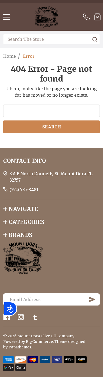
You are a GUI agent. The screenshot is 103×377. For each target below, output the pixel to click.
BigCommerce (39, 341)
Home (9, 56)
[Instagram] (21, 317)
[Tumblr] (35, 317)
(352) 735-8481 (24, 189)
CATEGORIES (26, 222)
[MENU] (6, 17)
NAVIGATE (23, 209)
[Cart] (97, 17)
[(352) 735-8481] (87, 17)
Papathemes (19, 347)
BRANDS (20, 235)
